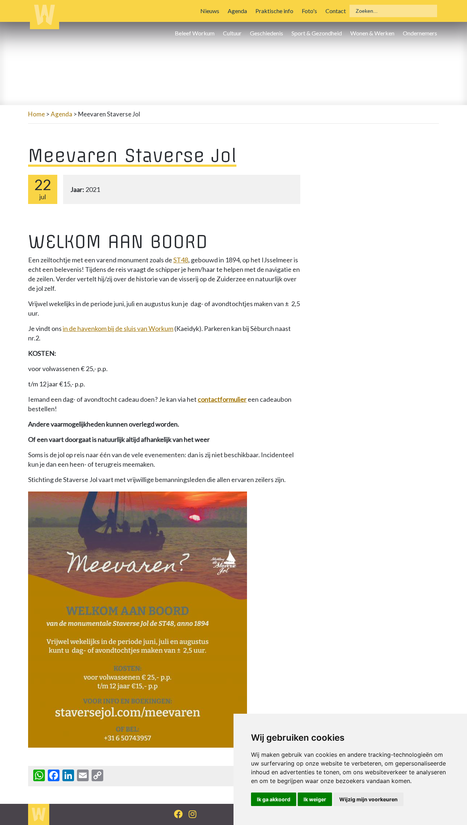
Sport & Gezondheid (317, 33)
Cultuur (232, 33)
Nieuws (209, 10)
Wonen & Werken (372, 33)
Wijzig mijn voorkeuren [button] (368, 799)
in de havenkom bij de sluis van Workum (118, 328)
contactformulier (222, 399)
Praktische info (274, 10)
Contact (335, 10)
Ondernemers (420, 33)
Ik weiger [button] (315, 799)
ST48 (180, 260)
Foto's (309, 10)
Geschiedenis (266, 33)
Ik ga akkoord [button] (273, 799)
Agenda (237, 10)
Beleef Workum (195, 33)
